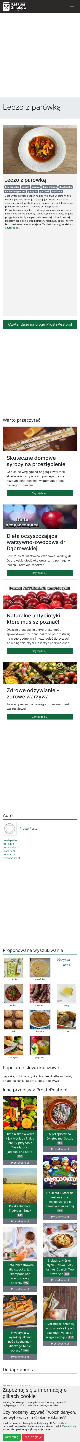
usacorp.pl (9, 851)
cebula (25, 187)
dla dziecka (65, 187)
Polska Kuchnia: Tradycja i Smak (20, 1210)
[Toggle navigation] (72, 6)
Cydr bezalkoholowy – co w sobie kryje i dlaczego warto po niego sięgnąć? (60, 1330)
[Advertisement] (40, 56)
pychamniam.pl (11, 858)
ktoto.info (8, 843)
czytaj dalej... (12, 227)
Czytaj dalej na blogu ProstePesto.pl (40, 324)
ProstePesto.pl (20, 1162)
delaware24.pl (11, 847)
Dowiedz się (69, 1426)
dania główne (49, 187)
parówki (44, 191)
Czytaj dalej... (40, 493)
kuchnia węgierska (15, 191)
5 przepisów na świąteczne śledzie (60, 1138)
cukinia (36, 187)
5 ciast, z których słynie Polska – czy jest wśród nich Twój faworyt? (60, 1267)
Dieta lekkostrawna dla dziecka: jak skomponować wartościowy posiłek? (20, 1274)
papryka (32, 191)
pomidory (57, 191)
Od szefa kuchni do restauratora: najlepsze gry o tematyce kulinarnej (60, 1201)
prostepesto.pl (11, 840)
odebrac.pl (9, 854)
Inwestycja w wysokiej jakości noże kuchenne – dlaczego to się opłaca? (20, 1341)
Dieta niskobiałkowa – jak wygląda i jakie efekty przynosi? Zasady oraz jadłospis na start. (20, 1145)
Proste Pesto (29, 828)
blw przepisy (12, 187)
